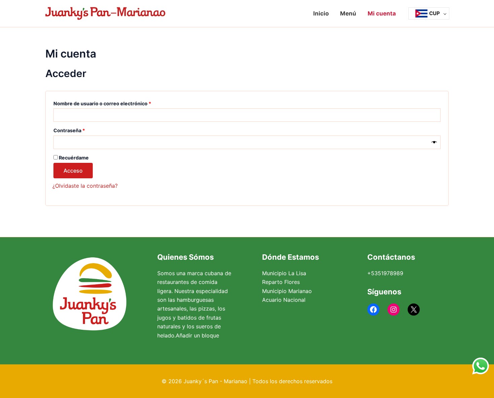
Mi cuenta (382, 13)
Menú (348, 13)
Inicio (321, 13)
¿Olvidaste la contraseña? (85, 185)
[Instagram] (393, 309)
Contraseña (82, 129)
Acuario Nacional (283, 299)
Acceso (73, 170)
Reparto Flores (281, 282)
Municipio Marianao (287, 291)
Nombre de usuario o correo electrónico (115, 102)
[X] (414, 309)
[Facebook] (373, 309)
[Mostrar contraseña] (434, 142)
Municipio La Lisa (284, 273)
